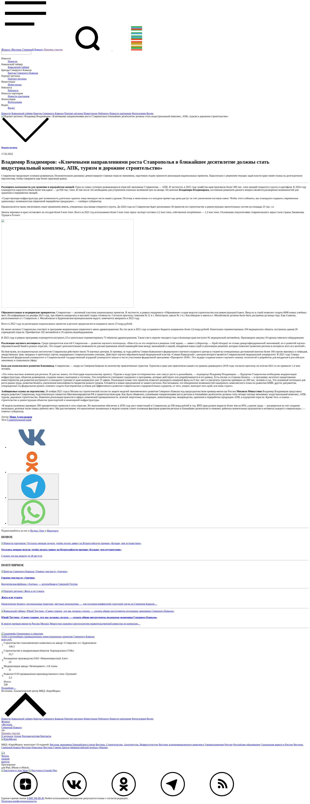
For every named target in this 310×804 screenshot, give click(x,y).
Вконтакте (52, 530)
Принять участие (53, 49)
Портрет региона (17, 78)
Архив (17, 736)
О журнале (7, 736)
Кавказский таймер (18, 67)
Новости (12, 61)
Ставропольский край (19, 419)
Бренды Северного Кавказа (23, 73)
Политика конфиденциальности (19, 801)
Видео (11, 108)
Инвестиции (15, 84)
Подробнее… (8, 688)
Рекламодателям (31, 736)
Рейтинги (13, 90)
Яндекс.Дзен (37, 530)
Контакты (45, 736)
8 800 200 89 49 (35, 798)
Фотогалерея (15, 102)
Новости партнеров (18, 96)
